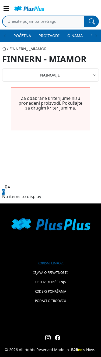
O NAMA (75, 35)
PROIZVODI (49, 35)
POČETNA (22, 35)
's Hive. (83, 349)
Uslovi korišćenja (50, 282)
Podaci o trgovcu (50, 300)
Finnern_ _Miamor (28, 48)
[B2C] (29, 8)
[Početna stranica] (5, 48)
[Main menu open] (6, 8)
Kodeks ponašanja (50, 291)
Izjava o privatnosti (50, 272)
